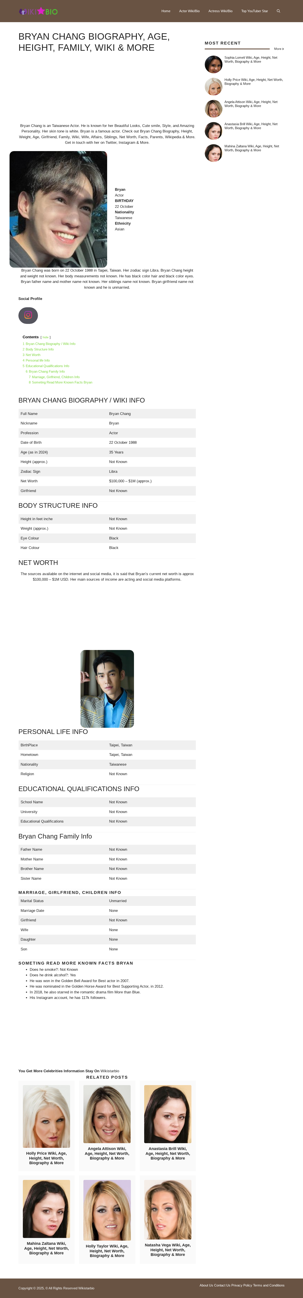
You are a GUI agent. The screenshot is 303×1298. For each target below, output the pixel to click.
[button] (278, 11)
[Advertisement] (107, 92)
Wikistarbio (109, 1071)
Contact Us (222, 1285)
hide (46, 337)
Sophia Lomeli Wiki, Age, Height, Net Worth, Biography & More (250, 59)
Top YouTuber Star (254, 11)
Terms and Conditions (269, 1285)
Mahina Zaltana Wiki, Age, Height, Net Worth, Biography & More (46, 1248)
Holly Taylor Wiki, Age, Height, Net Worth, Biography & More (107, 1251)
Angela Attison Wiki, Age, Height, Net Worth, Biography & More (107, 1153)
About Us (206, 1285)
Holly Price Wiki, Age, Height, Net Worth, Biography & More (46, 1158)
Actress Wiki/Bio (220, 11)
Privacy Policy (241, 1285)
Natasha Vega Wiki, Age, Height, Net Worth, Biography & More (168, 1250)
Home (165, 11)
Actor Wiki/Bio (189, 11)
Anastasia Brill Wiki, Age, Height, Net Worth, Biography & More (168, 1153)
